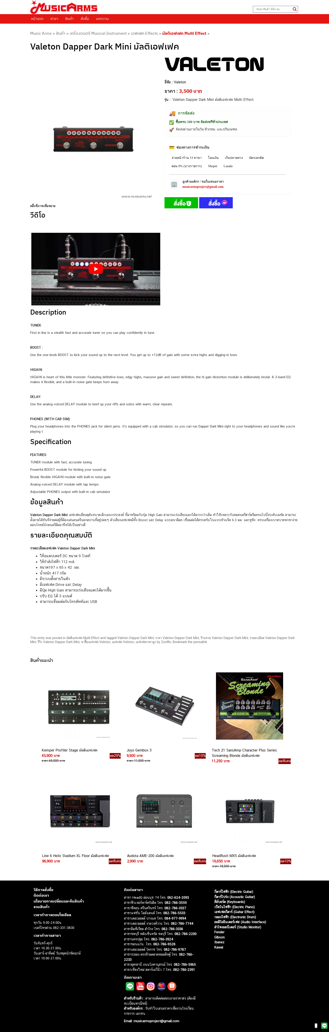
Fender (219, 932)
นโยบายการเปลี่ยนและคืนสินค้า (59, 901)
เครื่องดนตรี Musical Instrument (98, 33)
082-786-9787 (175, 949)
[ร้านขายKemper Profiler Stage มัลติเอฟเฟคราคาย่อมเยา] (79, 706)
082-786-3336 (172, 929)
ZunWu (166, 642)
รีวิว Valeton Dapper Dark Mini (58, 642)
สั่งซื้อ (85, 18)
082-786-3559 (176, 903)
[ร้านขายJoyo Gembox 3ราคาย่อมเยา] (164, 706)
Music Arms (41, 33)
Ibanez (219, 942)
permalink (200, 642)
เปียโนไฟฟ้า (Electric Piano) (234, 907)
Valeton (180, 82)
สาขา (54, 18)
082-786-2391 (184, 970)
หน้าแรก (37, 18)
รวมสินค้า (41, 906)
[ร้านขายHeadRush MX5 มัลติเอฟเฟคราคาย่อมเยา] (249, 811)
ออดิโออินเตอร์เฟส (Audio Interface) (240, 922)
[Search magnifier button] (295, 9)
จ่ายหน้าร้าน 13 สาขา (187, 158)
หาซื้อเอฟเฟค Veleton (95, 642)
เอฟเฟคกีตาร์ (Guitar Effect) (234, 912)
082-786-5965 (185, 964)
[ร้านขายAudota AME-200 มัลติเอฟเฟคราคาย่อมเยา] (164, 811)
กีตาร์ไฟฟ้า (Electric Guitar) (233, 892)
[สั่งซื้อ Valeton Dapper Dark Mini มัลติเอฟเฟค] (181, 203)
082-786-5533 (174, 913)
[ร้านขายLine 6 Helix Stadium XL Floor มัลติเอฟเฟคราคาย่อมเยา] (79, 811)
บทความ (102, 18)
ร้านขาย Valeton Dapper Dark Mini (224, 638)
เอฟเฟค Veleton (123, 642)
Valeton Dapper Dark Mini (136, 638)
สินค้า (69, 18)
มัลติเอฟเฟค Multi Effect (184, 33)
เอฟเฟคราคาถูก (146, 642)
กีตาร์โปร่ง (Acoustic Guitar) (234, 897)
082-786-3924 (162, 939)
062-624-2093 (178, 897)
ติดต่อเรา (41, 895)
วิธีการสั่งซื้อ (43, 889)
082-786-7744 (182, 923)
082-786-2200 (186, 934)
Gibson (219, 937)
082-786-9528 (164, 944)
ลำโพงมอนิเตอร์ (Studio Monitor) (237, 927)
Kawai (218, 947)
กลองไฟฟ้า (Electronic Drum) (235, 917)
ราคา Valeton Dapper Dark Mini (177, 638)
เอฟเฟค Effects (144, 33)
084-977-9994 (175, 918)
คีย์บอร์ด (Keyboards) (229, 902)
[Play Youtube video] (95, 269)
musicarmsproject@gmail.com (203, 186)
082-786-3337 (175, 908)
